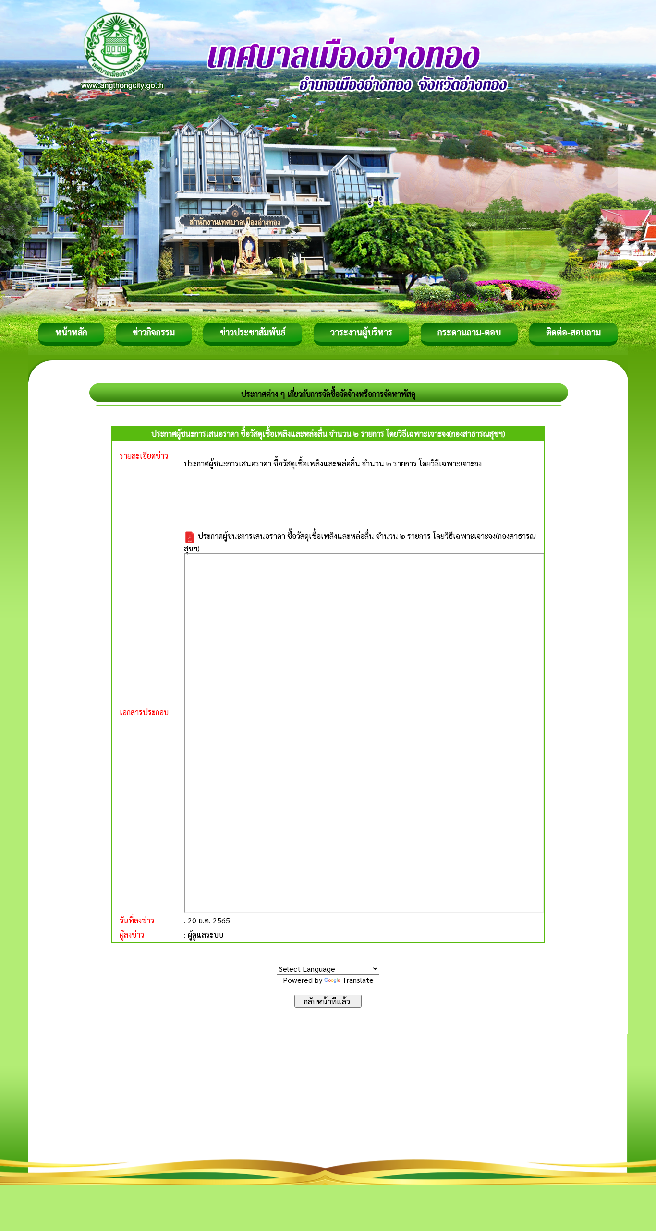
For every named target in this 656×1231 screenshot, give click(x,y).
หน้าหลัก (71, 331)
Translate (358, 980)
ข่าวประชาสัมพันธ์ (252, 331)
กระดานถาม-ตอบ (469, 331)
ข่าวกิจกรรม (154, 331)
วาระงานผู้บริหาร (361, 331)
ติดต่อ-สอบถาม (573, 331)
